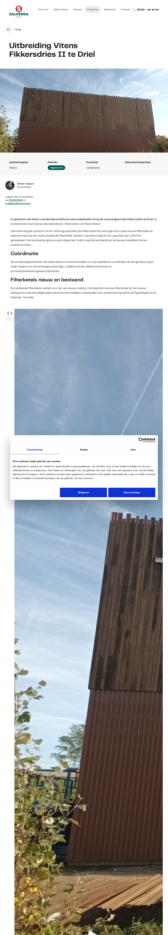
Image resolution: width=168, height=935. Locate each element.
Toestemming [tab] (34, 449)
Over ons (43, 9)
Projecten (92, 9)
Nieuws (78, 9)
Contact (125, 9)
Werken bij (109, 9)
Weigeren (83, 492)
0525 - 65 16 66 (148, 10)
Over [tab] (133, 449)
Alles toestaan (132, 492)
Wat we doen (61, 9)
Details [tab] (84, 449)
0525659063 (16, 200)
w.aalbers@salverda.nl (18, 203)
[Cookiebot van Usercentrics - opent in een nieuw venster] (141, 440)
